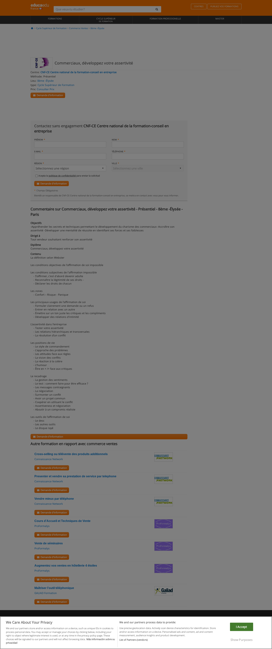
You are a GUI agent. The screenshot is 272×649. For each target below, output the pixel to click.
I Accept (241, 627)
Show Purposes (242, 640)
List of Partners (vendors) (133, 640)
